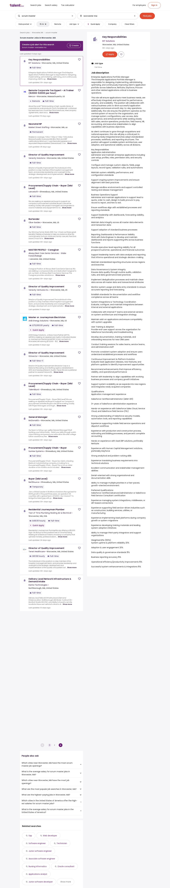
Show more (51, 79)
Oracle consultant (66, 866)
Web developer (50, 835)
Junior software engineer (40, 851)
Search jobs (25, 32)
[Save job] (79, 59)
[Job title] (43, 15)
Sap (30, 835)
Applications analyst (38, 874)
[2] (60, 745)
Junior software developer (41, 881)
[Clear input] (72, 15)
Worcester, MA (37, 32)
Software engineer (37, 843)
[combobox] (45, 15)
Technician (62, 843)
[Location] (105, 15)
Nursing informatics (38, 866)
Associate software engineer (42, 858)
